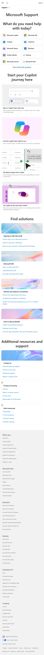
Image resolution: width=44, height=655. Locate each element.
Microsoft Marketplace (8, 590)
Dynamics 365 (6, 546)
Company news (6, 613)
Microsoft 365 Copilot (8, 559)
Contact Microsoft (13, 648)
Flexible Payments (7, 495)
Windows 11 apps (7, 462)
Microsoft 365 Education (9, 515)
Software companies (8, 593)
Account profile (6, 472)
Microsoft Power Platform (9, 553)
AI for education (7, 529)
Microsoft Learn (7, 579)
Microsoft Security (7, 542)
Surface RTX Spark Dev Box (9, 448)
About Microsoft (7, 610)
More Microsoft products (22, 67)
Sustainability (6, 630)
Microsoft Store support (9, 478)
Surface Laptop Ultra (8, 445)
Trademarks (35, 648)
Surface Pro (5, 438)
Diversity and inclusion (8, 623)
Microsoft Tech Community (9, 586)
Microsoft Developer (8, 576)
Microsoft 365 (6, 549)
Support (5, 7)
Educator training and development (12, 522)
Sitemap (5, 648)
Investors (5, 620)
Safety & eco (6, 651)
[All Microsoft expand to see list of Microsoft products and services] (2, 2)
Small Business (6, 563)
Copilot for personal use (9, 455)
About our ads (20, 651)
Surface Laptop (6, 441)
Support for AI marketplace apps (11, 583)
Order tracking (6, 485)
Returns (5, 482)
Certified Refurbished (8, 489)
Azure (4, 573)
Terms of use (27, 648)
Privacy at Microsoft (8, 617)
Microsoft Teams (7, 556)
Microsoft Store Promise (9, 492)
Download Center (7, 475)
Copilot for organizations (9, 452)
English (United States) (12, 636)
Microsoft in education (8, 505)
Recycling (13, 651)
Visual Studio (6, 597)
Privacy (21, 648)
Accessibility (6, 627)
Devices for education (8, 509)
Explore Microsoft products (9, 458)
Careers (5, 606)
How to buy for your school (9, 519)
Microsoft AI (6, 539)
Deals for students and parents (11, 526)
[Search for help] (7, 2)
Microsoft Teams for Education (10, 512)
